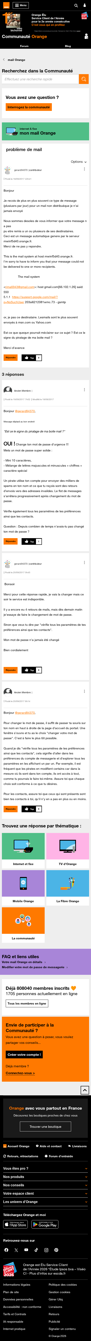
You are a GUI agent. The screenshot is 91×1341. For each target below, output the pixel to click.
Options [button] (77, 161)
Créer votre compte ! (24, 1054)
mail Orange (16, 60)
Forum (24, 46)
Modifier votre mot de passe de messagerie (33, 967)
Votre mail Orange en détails (22, 962)
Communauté (24, 36)
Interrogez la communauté (29, 107)
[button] (84, 169)
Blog (68, 46)
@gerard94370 (25, 411)
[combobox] (40, 79)
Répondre (11, 357)
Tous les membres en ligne (27, 1003)
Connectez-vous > (20, 1073)
